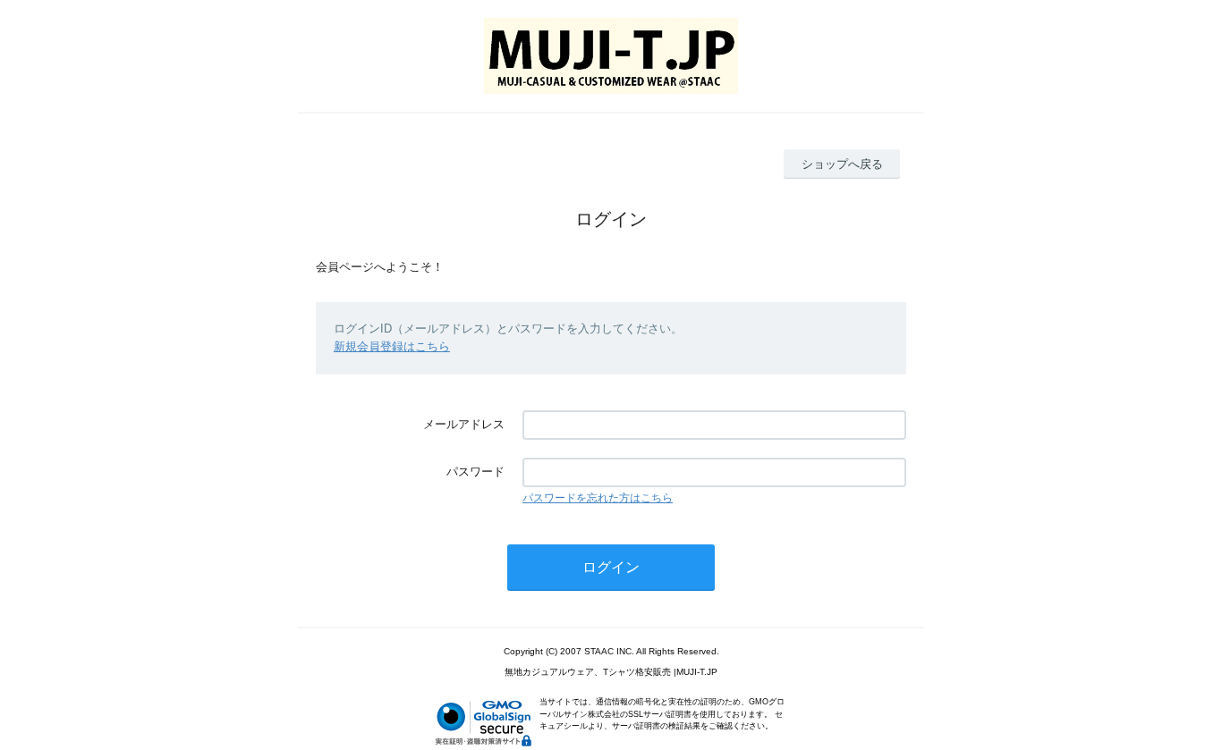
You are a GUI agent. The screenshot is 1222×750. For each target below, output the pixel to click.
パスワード (475, 471)
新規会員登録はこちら (392, 346)
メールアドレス (464, 424)
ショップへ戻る (842, 164)
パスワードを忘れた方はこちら (597, 498)
